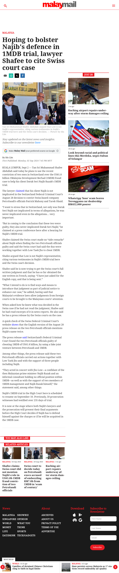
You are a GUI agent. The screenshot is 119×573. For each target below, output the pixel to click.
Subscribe (97, 547)
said (24, 337)
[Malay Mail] (59, 8)
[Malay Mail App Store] (74, 517)
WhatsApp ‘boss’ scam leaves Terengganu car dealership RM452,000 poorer (86, 201)
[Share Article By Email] (5, 77)
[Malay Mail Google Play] (80, 517)
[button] (57, 151)
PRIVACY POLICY (51, 523)
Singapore (9, 519)
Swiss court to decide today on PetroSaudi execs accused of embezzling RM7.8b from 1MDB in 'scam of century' (33, 477)
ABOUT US (48, 519)
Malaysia (76, 564)
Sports (21, 531)
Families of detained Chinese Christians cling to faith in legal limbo (32, 567)
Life (5, 531)
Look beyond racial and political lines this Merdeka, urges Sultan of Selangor (88, 155)
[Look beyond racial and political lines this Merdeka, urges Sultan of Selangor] (88, 133)
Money (6, 527)
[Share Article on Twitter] (17, 77)
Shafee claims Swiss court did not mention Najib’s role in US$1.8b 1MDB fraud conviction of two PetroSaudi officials (11, 478)
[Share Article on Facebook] (22, 77)
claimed (20, 190)
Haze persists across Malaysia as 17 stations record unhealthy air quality (92, 567)
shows (15, 324)
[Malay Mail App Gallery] (75, 522)
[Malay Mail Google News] (80, 522)
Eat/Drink (9, 535)
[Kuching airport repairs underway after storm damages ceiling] (55, 453)
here (37, 142)
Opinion (22, 519)
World (15, 564)
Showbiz (23, 515)
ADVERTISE (48, 531)
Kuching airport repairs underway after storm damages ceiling (55, 472)
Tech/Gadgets (26, 535)
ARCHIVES (48, 515)
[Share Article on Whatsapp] (11, 77)
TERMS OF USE (50, 527)
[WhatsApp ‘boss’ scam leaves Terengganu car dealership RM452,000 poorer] (88, 179)
